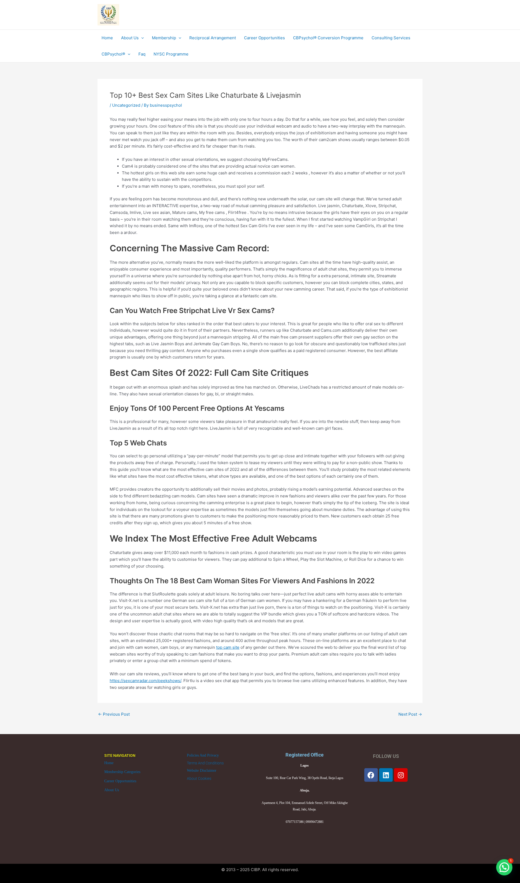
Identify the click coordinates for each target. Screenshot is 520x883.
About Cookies (199, 778)
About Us (111, 790)
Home (108, 763)
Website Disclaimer (201, 770)
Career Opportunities (120, 781)
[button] (504, 867)
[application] (141, 38)
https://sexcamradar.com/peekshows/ (145, 680)
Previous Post (114, 714)
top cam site (227, 647)
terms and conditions (205, 763)
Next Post (410, 714)
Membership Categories (122, 772)
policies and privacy (203, 755)
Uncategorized (126, 105)
